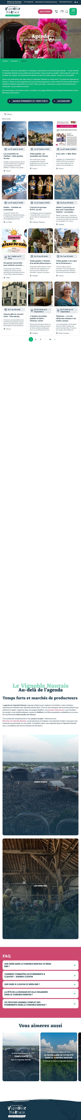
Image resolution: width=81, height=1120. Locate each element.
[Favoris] (61, 11)
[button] (66, 11)
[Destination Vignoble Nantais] (12, 11)
